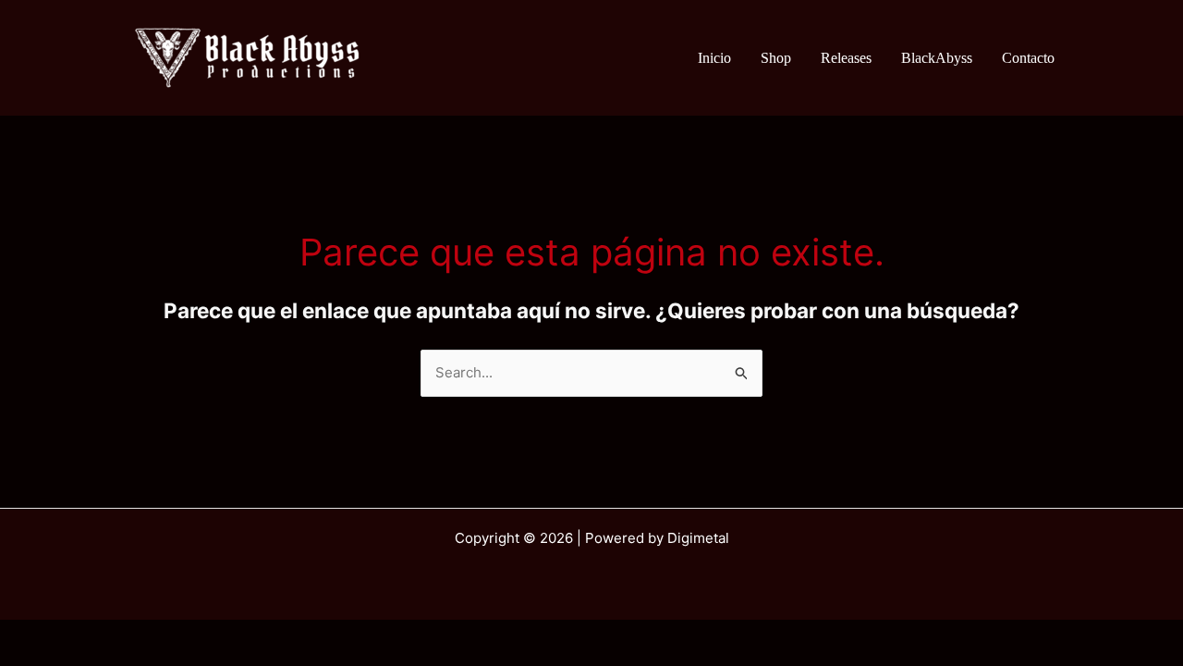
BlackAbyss (936, 58)
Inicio (714, 58)
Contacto (1028, 58)
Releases (846, 58)
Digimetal (698, 538)
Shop (776, 58)
